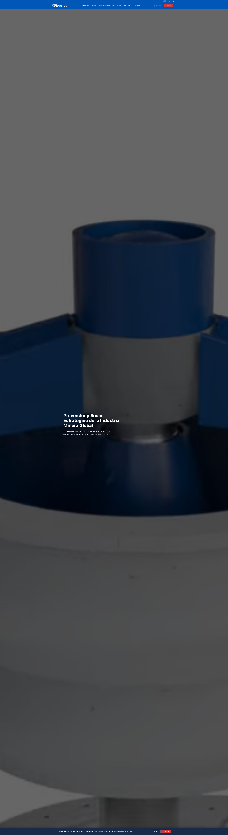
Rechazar (156, 831)
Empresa (93, 5)
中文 (174, 1)
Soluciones (85, 5)
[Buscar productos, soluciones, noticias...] (175, 5)
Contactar (168, 5)
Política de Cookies (127, 831)
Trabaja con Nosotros (104, 5)
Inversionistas (136, 5)
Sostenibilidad (126, 5)
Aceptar (166, 831)
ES (164, 1)
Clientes (158, 5)
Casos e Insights (116, 5)
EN (169, 1)
